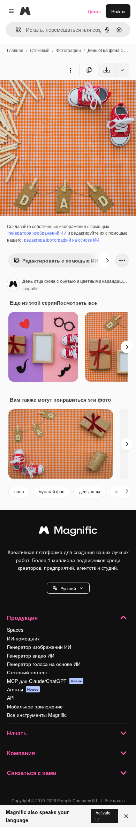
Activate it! (103, 816)
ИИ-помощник (23, 638)
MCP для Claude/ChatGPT (44, 680)
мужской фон (52, 491)
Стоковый (40, 50)
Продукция (22, 618)
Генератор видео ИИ (30, 655)
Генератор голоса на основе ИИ (44, 663)
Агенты (22, 689)
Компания (21, 753)
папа (19, 491)
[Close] (126, 816)
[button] (68, 588)
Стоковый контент (27, 672)
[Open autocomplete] (15, 29)
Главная (15, 50)
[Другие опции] (70, 70)
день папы (89, 491)
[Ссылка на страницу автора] (13, 285)
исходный (47, 93)
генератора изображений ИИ (37, 233)
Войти (118, 11)
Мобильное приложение (35, 706)
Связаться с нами (31, 773)
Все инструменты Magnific (37, 714)
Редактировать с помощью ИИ (60, 260)
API (11, 697)
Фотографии (68, 50)
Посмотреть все (77, 302)
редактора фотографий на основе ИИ (61, 240)
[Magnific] (68, 531)
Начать (17, 733)
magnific (30, 288)
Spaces (15, 629)
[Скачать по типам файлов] (122, 70)
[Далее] (107, 260)
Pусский (68, 588)
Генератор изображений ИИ (39, 646)
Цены (94, 11)
